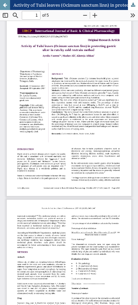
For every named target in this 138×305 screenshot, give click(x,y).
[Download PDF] (133, 5)
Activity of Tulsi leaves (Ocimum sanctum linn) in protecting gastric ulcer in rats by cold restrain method (75, 5)
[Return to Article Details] (5, 5)
